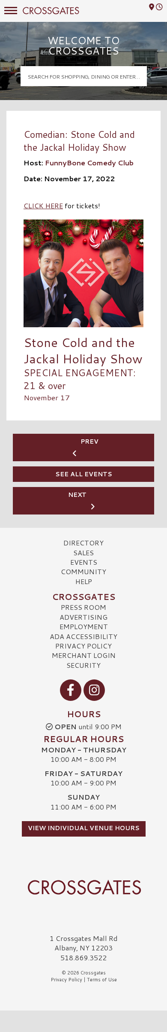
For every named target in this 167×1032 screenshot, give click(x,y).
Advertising (83, 617)
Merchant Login (84, 655)
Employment (84, 626)
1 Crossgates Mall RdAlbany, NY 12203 (84, 943)
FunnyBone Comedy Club (89, 162)
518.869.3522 (83, 957)
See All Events (83, 474)
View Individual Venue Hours (84, 828)
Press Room (83, 607)
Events (83, 562)
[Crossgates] (83, 887)
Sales (83, 552)
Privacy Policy (83, 646)
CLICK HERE (43, 205)
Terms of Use (102, 979)
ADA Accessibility (83, 636)
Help (83, 581)
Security (83, 665)
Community (83, 571)
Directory (83, 543)
